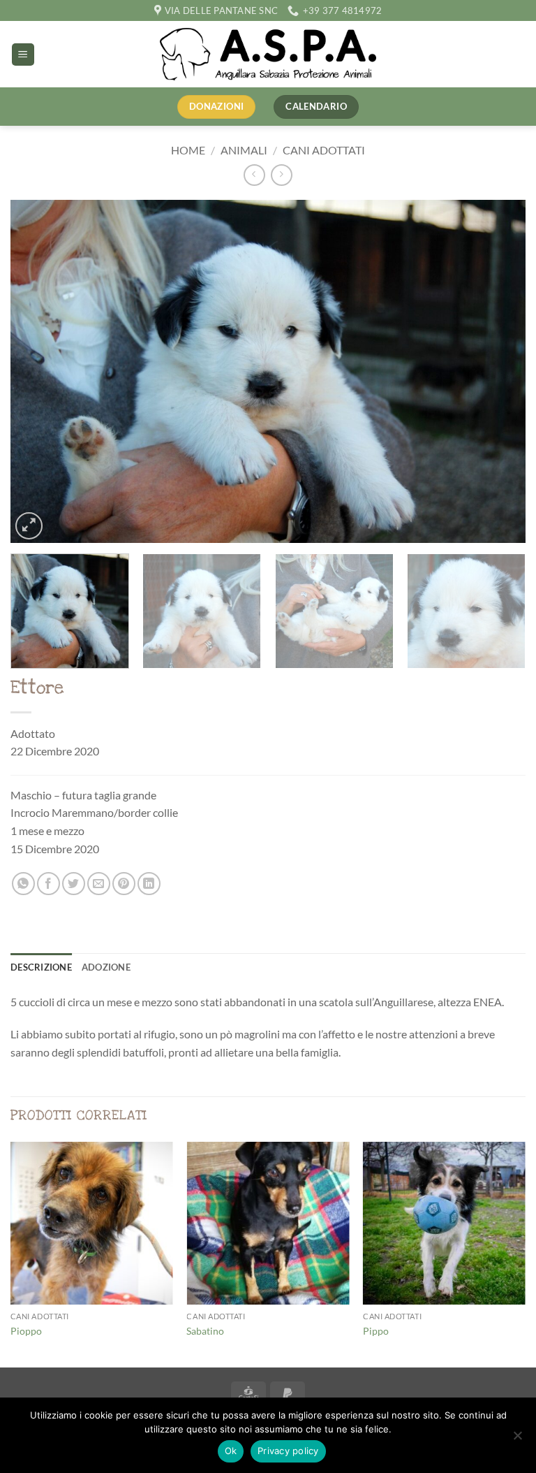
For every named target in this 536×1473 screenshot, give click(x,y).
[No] (517, 1439)
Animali (244, 150)
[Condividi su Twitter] (73, 883)
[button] (23, 54)
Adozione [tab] (106, 967)
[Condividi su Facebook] (48, 883)
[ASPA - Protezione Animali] (268, 54)
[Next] (497, 371)
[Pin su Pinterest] (123, 883)
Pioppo (26, 1331)
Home (188, 150)
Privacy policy (288, 1450)
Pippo (376, 1331)
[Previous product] (281, 175)
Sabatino (205, 1331)
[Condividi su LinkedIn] (149, 883)
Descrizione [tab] (41, 967)
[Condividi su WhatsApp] (23, 883)
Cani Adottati (324, 150)
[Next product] (254, 175)
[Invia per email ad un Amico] (98, 883)
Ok (231, 1450)
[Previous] (38, 371)
